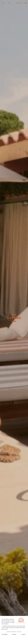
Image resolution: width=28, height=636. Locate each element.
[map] (24, 3)
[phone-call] (22, 3)
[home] (13, 2)
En (9, 3)
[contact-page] (17, 3)
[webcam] (26, 3)
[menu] (4, 3)
